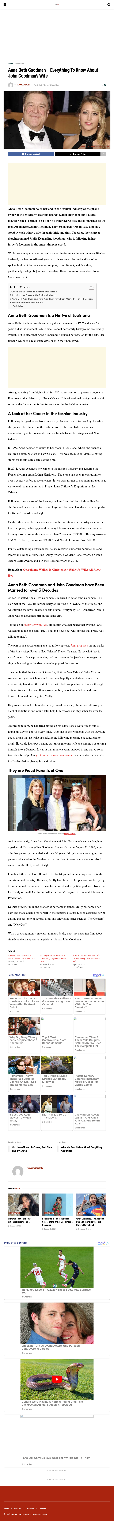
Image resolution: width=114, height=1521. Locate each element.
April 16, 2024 (40, 84)
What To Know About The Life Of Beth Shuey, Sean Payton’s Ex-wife (87, 958)
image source (103, 146)
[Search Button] (108, 4)
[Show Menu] (5, 4)
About (6, 1508)
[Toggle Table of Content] (90, 287)
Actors (82, 1213)
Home (10, 63)
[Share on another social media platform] (103, 154)
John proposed (79, 645)
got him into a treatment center (54, 755)
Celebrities (19, 63)
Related (19, 305)
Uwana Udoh (23, 84)
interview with (35, 625)
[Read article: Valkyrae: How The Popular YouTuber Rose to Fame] (23, 1205)
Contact (42, 1508)
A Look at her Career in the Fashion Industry (34, 295)
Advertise (18, 1508)
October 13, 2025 (49, 1229)
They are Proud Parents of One (27, 302)
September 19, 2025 (84, 1229)
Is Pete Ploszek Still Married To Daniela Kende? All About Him (21, 957)
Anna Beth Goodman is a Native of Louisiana (34, 291)
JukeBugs (14, 1514)
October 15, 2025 (15, 1226)
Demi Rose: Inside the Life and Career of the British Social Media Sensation (57, 1221)
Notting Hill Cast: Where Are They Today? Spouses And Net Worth (53, 958)
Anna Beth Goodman (89, 146)
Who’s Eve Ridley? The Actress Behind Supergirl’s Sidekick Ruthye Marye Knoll (90, 1221)
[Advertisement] (57, 40)
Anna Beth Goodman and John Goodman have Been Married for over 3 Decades (52, 298)
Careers (30, 1508)
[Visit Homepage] (57, 4)
